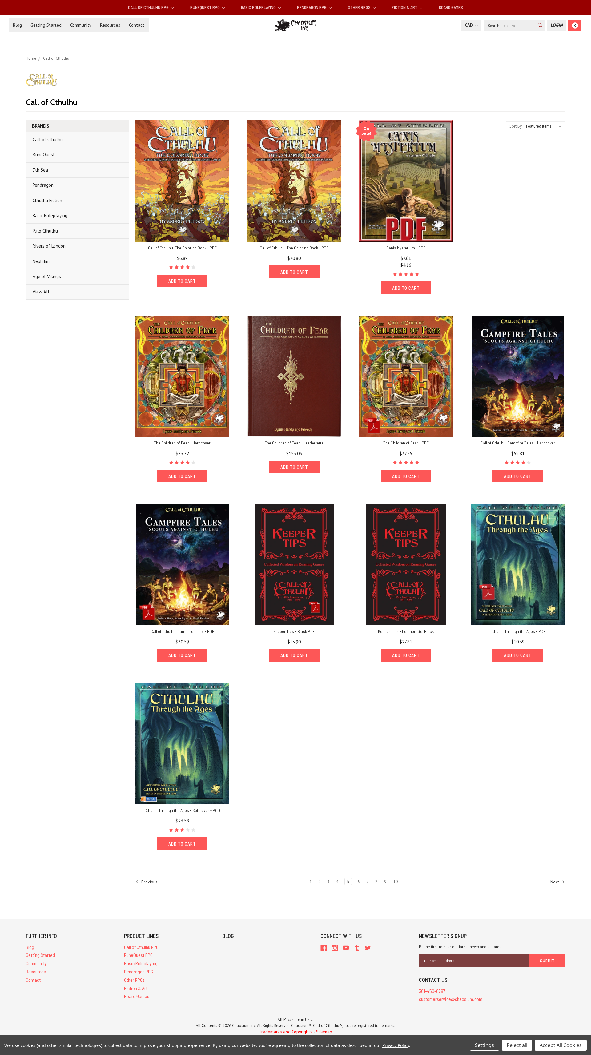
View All (41, 292)
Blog (17, 25)
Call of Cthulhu (48, 139)
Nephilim (41, 261)
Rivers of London (49, 246)
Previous (148, 881)
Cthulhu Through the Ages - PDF (517, 631)
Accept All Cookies (561, 1045)
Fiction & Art (405, 7)
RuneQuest (44, 154)
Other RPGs (360, 7)
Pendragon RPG (312, 7)
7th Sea (40, 170)
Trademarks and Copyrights (285, 1032)
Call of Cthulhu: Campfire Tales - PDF (182, 631)
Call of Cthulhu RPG (149, 7)
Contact (136, 25)
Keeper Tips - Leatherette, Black (406, 631)
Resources (110, 25)
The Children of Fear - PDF (406, 442)
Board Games (451, 7)
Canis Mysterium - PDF (405, 247)
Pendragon (43, 185)
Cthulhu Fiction (47, 200)
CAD (469, 25)
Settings (484, 1045)
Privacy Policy (395, 1045)
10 (395, 881)
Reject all (517, 1045)
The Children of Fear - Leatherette (294, 442)
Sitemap (324, 1032)
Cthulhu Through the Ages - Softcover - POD (182, 810)
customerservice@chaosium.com (450, 999)
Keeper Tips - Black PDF (294, 631)
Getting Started (46, 25)
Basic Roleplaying (259, 7)
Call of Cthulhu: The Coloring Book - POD (294, 247)
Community (80, 25)
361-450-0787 (432, 991)
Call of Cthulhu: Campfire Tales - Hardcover (517, 442)
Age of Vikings (47, 276)
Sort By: (515, 126)
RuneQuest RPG (205, 7)
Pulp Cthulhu (45, 231)
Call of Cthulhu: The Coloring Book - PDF (182, 247)
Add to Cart (182, 281)
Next (555, 881)
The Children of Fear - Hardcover (182, 442)
